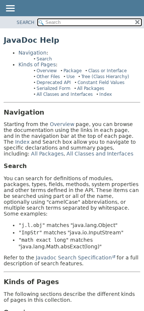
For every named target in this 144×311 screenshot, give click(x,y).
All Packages (90, 88)
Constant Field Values (101, 82)
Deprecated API (54, 82)
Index (105, 94)
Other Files (48, 76)
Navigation (32, 53)
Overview (47, 70)
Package (73, 70)
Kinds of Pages (37, 64)
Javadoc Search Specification (74, 258)
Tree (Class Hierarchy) (105, 76)
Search (44, 59)
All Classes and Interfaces (65, 94)
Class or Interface (107, 70)
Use (70, 76)
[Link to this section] (49, 112)
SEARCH (25, 22)
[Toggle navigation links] (10, 9)
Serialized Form (54, 88)
